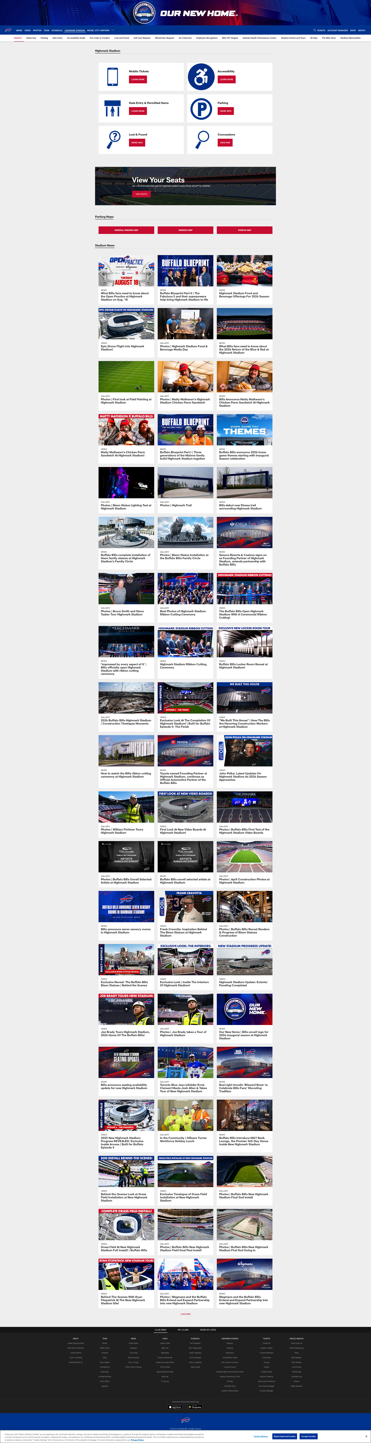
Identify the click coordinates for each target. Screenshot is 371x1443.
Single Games (266, 1372)
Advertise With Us (76, 1362)
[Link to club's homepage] (8, 30)
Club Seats (266, 1357)
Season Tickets (266, 1348)
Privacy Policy (137, 1440)
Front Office (104, 1381)
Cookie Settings (261, 1436)
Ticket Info (266, 1343)
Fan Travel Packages (266, 1386)
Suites (266, 1367)
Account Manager (266, 1391)
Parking (230, 1348)
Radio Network (296, 1386)
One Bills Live (296, 1376)
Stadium (230, 1343)
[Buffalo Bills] (185, 1420)
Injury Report (105, 1362)
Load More (186, 1314)
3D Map (230, 1381)
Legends (104, 1386)
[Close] (366, 1436)
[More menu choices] (113, 30)
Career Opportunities (76, 1343)
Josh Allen (133, 1353)
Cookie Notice (75, 1353)
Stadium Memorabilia (230, 1391)
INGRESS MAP (185, 230)
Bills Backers (297, 1357)
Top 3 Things (133, 1362)
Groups (266, 1362)
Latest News (133, 1343)
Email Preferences (297, 1348)
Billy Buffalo (296, 1362)
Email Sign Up (296, 1343)
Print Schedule (195, 1357)
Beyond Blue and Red (165, 1372)
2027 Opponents (195, 1348)
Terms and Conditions (266, 1381)
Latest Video (165, 1343)
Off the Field (165, 1367)
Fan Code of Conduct (230, 1362)
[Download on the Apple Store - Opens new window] (175, 1407)
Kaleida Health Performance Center (229, 1372)
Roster (104, 1343)
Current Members (266, 1353)
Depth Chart (104, 1348)
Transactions (105, 1367)
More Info (225, 111)
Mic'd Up (165, 1376)
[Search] (314, 30)
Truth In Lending (75, 1357)
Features (133, 1348)
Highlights (165, 1353)
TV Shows (165, 1381)
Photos (296, 1381)
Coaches (104, 1353)
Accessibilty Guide (230, 1357)
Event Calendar (195, 1353)
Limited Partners (104, 1376)
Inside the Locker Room (165, 1362)
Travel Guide (195, 1367)
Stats (105, 1357)
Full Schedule (195, 1343)
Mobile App (296, 1372)
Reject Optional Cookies (284, 1436)
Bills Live (165, 1348)
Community (296, 1367)
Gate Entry (230, 1353)
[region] (185, 1436)
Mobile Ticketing (266, 1376)
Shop (296, 1353)
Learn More (137, 79)
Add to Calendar (195, 1362)
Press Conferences (165, 1357)
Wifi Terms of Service (76, 1348)
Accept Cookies (309, 1436)
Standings (105, 1372)
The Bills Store (229, 1386)
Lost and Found (230, 1367)
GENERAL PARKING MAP (126, 230)
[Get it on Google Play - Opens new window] (194, 1408)
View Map (225, 142)
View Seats (141, 194)
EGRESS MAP (244, 230)
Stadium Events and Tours (230, 1376)
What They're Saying (133, 1367)
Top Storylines (133, 1357)
